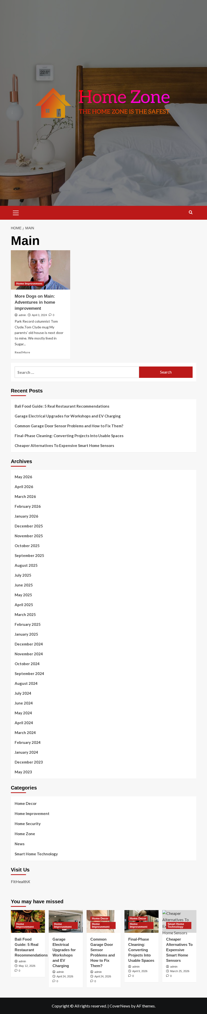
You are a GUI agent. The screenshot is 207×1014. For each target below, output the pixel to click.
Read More (22, 352)
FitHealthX (20, 881)
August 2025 (26, 565)
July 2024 (23, 693)
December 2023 (29, 762)
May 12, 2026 (27, 965)
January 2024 (26, 752)
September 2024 (29, 673)
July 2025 (23, 575)
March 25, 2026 (179, 971)
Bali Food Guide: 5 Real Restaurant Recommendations (62, 406)
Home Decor (26, 803)
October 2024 (27, 663)
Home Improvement (29, 283)
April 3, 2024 (39, 315)
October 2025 (27, 545)
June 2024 (24, 703)
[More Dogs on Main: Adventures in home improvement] (40, 270)
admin (22, 315)
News (19, 843)
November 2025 (29, 535)
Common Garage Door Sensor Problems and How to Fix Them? (69, 426)
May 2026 (23, 476)
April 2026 (24, 486)
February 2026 (28, 506)
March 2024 (25, 732)
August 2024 (26, 683)
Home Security (28, 823)
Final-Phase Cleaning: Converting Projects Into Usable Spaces (69, 435)
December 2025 (29, 526)
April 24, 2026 (65, 976)
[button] (16, 212)
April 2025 (24, 604)
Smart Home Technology (36, 854)
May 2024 (23, 713)
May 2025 (23, 595)
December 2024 (29, 644)
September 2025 (29, 555)
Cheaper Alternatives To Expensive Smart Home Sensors (64, 445)
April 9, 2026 (139, 971)
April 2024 (24, 722)
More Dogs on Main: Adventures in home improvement (35, 302)
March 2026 (25, 496)
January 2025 (26, 634)
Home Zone (25, 833)
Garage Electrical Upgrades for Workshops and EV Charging (68, 416)
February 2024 (28, 742)
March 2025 (25, 614)
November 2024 (29, 654)
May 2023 (23, 772)
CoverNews (120, 1005)
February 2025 (28, 624)
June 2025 (24, 585)
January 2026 (26, 516)
